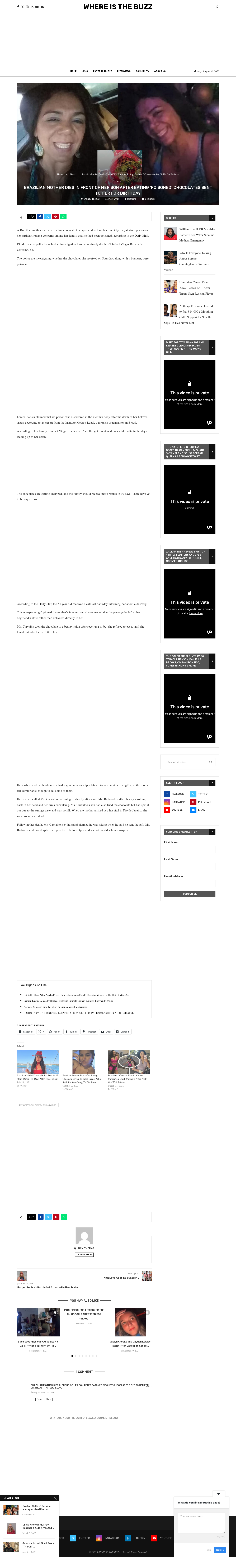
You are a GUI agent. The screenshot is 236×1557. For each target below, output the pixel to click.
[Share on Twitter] (47, 216)
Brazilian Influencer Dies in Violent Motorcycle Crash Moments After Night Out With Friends (127, 1079)
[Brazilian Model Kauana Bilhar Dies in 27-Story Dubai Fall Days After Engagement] (38, 1062)
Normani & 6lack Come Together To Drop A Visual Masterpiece (55, 1006)
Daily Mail (141, 235)
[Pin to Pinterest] (55, 216)
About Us (160, 71)
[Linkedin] (32, 7)
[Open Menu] (20, 71)
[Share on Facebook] (40, 216)
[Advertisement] (118, 40)
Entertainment (102, 71)
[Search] (217, 7)
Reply (149, 1386)
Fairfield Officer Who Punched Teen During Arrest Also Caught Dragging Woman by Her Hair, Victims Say (77, 995)
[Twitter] (22, 7)
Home (73, 71)
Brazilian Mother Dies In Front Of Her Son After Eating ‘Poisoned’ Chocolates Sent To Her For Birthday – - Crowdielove (90, 1386)
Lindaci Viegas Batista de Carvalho (37, 1105)
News (85, 71)
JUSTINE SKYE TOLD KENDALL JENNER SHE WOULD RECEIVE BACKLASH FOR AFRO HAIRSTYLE (79, 1013)
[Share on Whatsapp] (63, 216)
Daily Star (45, 604)
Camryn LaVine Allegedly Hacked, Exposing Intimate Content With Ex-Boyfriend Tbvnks (68, 1000)
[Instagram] (27, 7)
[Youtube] (37, 7)
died (44, 230)
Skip (209, 1550)
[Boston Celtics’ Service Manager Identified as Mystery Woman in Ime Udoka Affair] (11, 1510)
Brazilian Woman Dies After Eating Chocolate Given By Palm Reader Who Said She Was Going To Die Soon (82, 1079)
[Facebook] (18, 7)
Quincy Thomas (92, 198)
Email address (173, 876)
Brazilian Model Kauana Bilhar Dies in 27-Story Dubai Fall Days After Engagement (38, 1077)
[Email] (42, 7)
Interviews (124, 71)
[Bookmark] (55, 1313)
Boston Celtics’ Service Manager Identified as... (36, 1508)
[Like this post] (32, 216)
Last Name (171, 859)
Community (142, 71)
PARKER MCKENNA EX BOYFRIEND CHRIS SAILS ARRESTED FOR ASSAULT (84, 1314)
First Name (171, 842)
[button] (22, 1332)
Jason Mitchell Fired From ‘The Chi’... (38, 1545)
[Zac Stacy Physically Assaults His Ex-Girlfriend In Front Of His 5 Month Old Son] (38, 1322)
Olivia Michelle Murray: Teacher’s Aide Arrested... (38, 1526)
